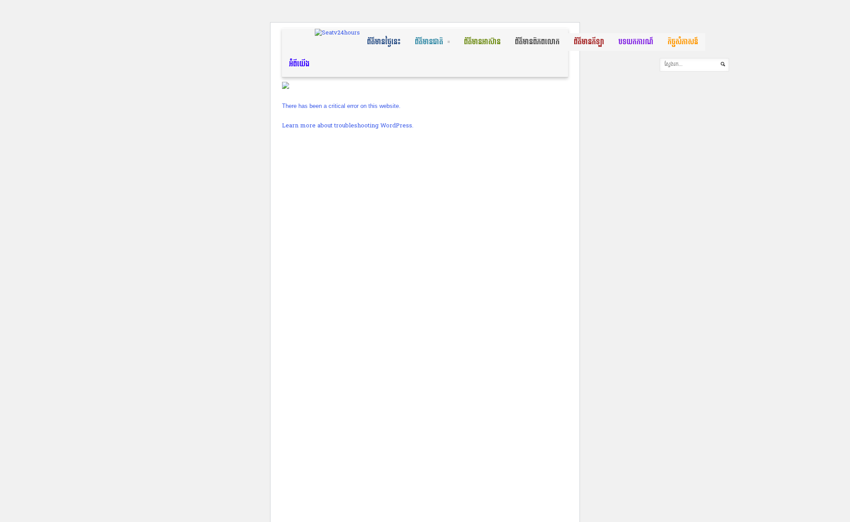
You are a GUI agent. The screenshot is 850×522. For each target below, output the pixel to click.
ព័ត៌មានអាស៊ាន (482, 41)
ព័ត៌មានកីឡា (589, 41)
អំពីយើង (299, 64)
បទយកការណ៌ (635, 41)
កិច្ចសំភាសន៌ (683, 41)
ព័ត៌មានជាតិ (429, 41)
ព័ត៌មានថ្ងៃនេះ (384, 41)
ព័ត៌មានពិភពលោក (537, 41)
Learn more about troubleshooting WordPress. (347, 126)
